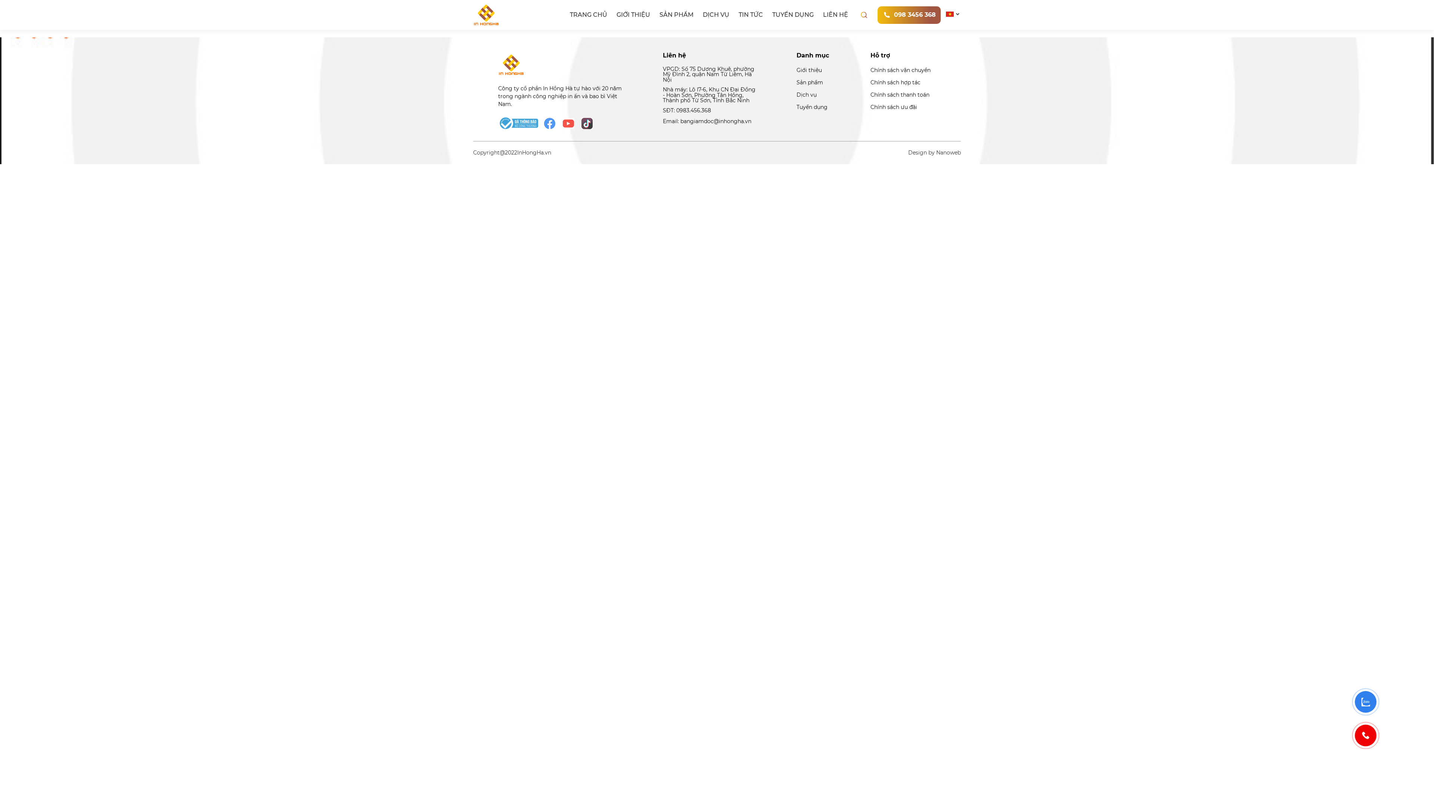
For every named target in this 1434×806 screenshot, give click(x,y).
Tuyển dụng (793, 14)
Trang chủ (588, 14)
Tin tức (751, 14)
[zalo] (1365, 702)
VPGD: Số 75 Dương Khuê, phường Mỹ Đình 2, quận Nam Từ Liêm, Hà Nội (708, 74)
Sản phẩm (676, 14)
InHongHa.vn (534, 152)
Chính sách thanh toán (899, 94)
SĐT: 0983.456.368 (687, 110)
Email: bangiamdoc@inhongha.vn (707, 121)
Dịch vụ (716, 14)
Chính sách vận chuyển (900, 70)
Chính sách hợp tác (895, 82)
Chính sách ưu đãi (893, 107)
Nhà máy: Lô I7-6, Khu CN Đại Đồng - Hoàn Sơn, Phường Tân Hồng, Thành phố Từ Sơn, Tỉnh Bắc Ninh (709, 95)
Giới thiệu (633, 14)
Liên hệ (835, 14)
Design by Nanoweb (934, 152)
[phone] (1365, 735)
